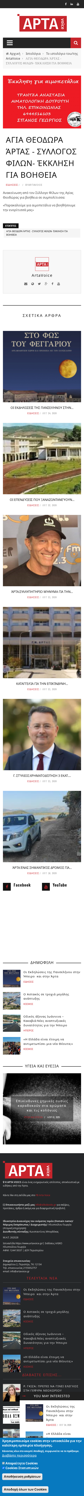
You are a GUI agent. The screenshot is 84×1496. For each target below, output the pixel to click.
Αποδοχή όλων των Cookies (25, 1489)
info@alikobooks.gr (45, 1204)
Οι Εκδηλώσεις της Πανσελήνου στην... (42, 408)
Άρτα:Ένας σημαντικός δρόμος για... (42, 868)
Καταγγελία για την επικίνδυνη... (42, 684)
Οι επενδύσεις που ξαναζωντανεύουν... (42, 500)
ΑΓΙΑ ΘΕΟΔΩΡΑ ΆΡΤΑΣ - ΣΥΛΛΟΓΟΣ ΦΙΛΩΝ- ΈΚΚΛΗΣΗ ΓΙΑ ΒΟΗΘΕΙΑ (37, 233)
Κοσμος (28, 1004)
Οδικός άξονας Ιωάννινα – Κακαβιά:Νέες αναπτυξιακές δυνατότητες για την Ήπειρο (45, 1020)
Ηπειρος (28, 1030)
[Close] (24, 1396)
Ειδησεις (12, 185)
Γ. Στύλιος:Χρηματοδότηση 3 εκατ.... (42, 776)
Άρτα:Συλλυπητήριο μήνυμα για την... (42, 592)
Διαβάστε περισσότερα (19, 1455)
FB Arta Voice (43, 1195)
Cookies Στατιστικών (22, 1468)
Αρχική (15, 53)
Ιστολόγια (33, 53)
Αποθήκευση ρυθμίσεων (22, 1476)
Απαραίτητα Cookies (21, 1463)
